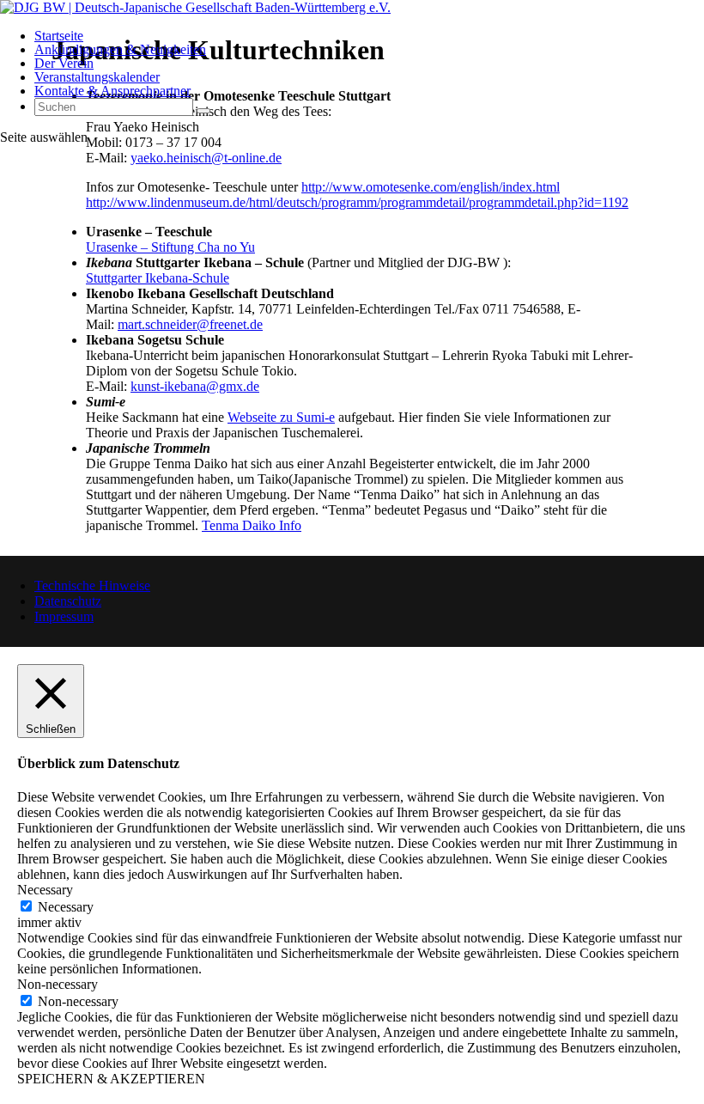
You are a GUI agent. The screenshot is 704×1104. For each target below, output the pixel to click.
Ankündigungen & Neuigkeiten (120, 49)
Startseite (58, 35)
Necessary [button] (45, 889)
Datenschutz (67, 601)
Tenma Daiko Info (251, 525)
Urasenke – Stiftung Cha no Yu (170, 247)
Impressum (64, 616)
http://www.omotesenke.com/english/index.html (430, 187)
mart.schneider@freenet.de (190, 324)
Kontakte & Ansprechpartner (112, 90)
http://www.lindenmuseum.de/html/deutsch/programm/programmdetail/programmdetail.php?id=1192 (357, 202)
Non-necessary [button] (57, 984)
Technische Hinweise (92, 585)
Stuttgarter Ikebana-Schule (157, 278)
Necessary (66, 907)
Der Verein (64, 63)
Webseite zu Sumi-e (281, 417)
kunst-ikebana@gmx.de (194, 386)
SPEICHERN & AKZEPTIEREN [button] (111, 1078)
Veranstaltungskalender (97, 77)
